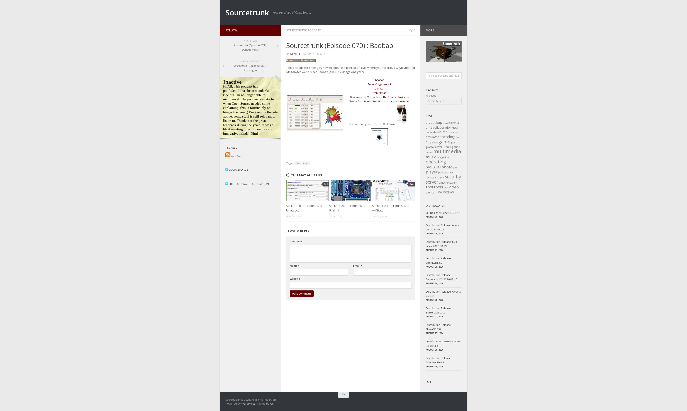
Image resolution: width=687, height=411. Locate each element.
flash (458, 137)
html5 (440, 147)
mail (457, 147)
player (431, 172)
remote (430, 177)
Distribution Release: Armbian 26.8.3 (438, 360)
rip (437, 177)
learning (448, 147)
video (454, 187)
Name (294, 265)
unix (446, 187)
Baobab (379, 80)
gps (453, 142)
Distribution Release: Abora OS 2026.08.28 (442, 227)
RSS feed (236, 156)
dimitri (295, 53)
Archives (431, 95)
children (451, 122)
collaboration (442, 127)
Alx (272, 403)
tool (429, 187)
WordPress (248, 403)
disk (298, 163)
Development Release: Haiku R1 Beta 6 (443, 343)
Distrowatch (435, 205)
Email (357, 265)
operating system (436, 164)
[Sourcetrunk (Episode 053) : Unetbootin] (307, 190)
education (453, 132)
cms (429, 127)
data (455, 127)
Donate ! (379, 88)
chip (459, 123)
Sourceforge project (379, 84)
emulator (432, 137)
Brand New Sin (372, 101)
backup (436, 122)
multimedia (447, 151)
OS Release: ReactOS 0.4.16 (443, 213)
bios (445, 123)
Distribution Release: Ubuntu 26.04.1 (443, 294)
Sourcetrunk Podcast (303, 30)
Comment (296, 241)
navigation (443, 157)
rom (442, 177)
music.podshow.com (398, 101)
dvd (435, 132)
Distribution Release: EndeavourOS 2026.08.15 (441, 277)
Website (295, 278)
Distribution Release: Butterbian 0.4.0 (438, 310)
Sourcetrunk (247, 12)
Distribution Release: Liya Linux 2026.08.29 (441, 244)
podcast (443, 172)
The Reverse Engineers (396, 97)
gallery (434, 142)
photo (447, 167)
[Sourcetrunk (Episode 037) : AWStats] (393, 190)
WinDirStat (379, 92)
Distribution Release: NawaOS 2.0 (438, 327)
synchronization (448, 182)
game (444, 141)
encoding (447, 136)
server (432, 182)
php (455, 167)
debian (429, 132)
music (431, 156)
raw (451, 172)
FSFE (429, 381)
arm (428, 123)
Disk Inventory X (359, 97)
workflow (446, 192)
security (453, 177)
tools (305, 163)
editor (442, 132)
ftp (427, 142)
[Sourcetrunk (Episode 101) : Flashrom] (350, 190)
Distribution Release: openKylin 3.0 (438, 260)
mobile (429, 152)
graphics (431, 147)
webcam (431, 192)
